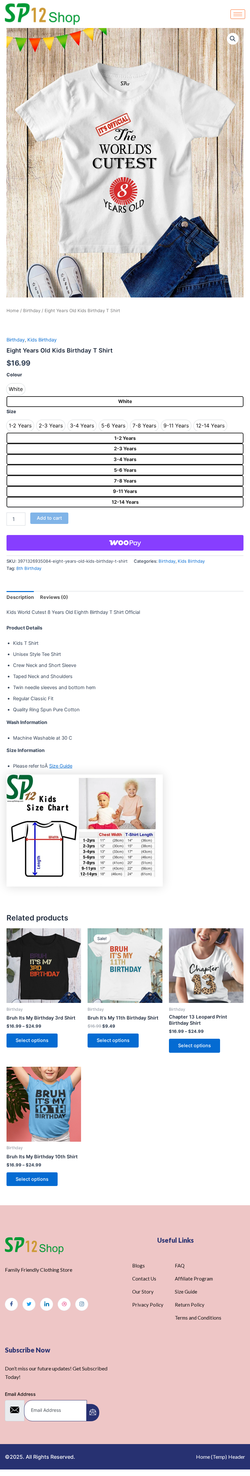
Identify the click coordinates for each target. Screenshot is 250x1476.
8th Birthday (28, 568)
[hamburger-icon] (237, 14)
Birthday (31, 310)
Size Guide (60, 766)
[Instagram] (81, 1304)
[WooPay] (125, 543)
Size (11, 411)
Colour (14, 374)
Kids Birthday (42, 340)
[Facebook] (11, 1304)
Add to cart (49, 518)
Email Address (20, 1394)
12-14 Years (125, 502)
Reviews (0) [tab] (54, 597)
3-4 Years (125, 459)
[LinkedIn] (46, 1304)
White (125, 401)
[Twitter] (28, 1304)
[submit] (92, 1412)
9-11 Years (125, 491)
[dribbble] (64, 1304)
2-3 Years (125, 449)
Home (13, 310)
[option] (16, 389)
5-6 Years (125, 470)
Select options (32, 1040)
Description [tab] (20, 597)
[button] (233, 39)
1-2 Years (125, 438)
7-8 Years (125, 481)
